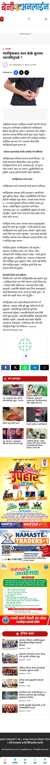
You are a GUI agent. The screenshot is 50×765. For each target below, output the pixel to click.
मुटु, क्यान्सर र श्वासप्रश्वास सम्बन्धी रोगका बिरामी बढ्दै (13, 442)
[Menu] (46, 19)
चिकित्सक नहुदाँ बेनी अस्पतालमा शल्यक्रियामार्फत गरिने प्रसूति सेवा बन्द (36, 400)
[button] (29, 19)
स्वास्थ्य (8, 49)
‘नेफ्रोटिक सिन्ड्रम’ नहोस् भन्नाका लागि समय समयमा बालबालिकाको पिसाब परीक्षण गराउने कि (36, 444)
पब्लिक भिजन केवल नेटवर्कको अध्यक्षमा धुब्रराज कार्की (32, 669)
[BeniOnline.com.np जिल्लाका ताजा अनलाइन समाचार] (25, 6)
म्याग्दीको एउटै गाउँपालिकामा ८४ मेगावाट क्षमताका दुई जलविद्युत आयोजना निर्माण (32, 695)
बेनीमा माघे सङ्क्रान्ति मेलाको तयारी (31, 681)
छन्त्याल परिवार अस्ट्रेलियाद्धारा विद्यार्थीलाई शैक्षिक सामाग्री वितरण (32, 643)
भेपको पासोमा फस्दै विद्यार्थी (36, 424)
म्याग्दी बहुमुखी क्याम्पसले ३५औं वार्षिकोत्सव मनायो (32, 706)
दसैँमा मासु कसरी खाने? (11, 423)
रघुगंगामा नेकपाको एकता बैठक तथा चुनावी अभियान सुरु (32, 655)
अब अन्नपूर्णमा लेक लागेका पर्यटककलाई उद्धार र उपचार (13, 399)
